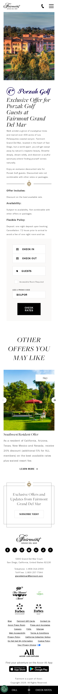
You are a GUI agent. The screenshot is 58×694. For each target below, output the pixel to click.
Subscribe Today (29, 514)
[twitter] (14, 550)
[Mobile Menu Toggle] (51, 6)
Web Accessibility (17, 633)
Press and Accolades (40, 625)
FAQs (28, 629)
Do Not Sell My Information (20, 641)
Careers (17, 629)
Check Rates (29, 309)
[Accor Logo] (29, 652)
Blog (10, 621)
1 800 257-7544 (34, 572)
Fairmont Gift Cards (26, 621)
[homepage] (14, 6)
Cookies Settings (29, 645)
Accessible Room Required (31, 282)
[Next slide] (54, 400)
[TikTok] (43, 550)
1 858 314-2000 (35, 568)
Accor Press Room (16, 625)
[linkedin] (36, 550)
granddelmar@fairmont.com (29, 575)
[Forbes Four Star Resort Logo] (38, 608)
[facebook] (7, 550)
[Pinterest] (50, 550)
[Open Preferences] (4, 689)
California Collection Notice (38, 637)
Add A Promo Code (21, 290)
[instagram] (21, 550)
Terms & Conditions (39, 633)
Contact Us (45, 621)
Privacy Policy (14, 637)
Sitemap (40, 629)
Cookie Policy (44, 641)
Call (14, 690)
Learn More (27, 468)
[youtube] (29, 550)
